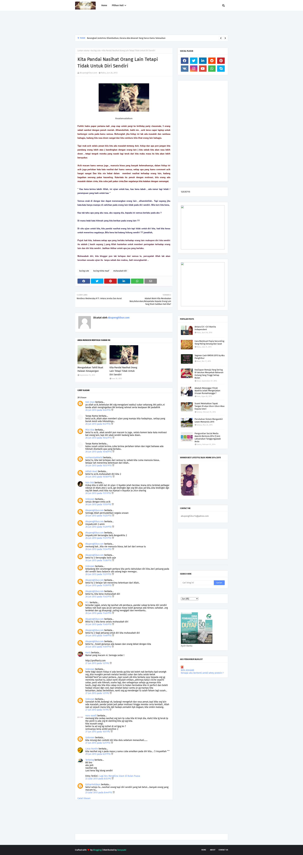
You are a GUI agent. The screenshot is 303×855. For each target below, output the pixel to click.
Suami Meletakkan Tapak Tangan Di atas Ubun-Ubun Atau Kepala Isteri (210, 406)
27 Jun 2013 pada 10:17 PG (98, 731)
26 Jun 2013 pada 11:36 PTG (98, 560)
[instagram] (194, 68)
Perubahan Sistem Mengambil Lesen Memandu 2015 (209, 420)
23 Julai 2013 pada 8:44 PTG (99, 792)
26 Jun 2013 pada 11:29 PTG (98, 527)
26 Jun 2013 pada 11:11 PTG (98, 493)
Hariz (88, 652)
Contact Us (223, 850)
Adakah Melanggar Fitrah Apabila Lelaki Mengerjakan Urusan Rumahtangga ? (207, 391)
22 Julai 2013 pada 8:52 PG (98, 778)
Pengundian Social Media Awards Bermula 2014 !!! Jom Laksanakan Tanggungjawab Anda (208, 437)
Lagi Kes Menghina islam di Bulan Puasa (119, 776)
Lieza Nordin (92, 748)
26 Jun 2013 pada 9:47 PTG (98, 424)
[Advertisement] (132, 23)
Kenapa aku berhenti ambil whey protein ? (202, 673)
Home (203, 850)
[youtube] (203, 68)
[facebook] (184, 61)
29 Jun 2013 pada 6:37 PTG (98, 754)
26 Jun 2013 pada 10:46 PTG (98, 451)
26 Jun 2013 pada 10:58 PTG (99, 476)
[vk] (184, 68)
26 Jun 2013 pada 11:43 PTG (98, 596)
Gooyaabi (121, 850)
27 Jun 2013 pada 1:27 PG (97, 663)
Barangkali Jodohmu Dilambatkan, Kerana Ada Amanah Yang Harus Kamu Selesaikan (126, 38)
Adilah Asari (91, 471)
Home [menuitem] (104, 5)
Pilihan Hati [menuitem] (118, 5)
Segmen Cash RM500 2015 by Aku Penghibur (210, 356)
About (212, 850)
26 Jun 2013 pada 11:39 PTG (98, 585)
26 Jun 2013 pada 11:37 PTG (98, 574)
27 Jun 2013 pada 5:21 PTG (98, 743)
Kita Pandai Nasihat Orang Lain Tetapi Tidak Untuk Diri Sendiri (123, 371)
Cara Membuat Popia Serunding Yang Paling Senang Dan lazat (209, 342)
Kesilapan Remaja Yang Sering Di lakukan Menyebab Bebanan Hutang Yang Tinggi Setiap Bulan (209, 374)
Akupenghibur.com (88, 73)
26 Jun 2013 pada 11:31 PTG (98, 538)
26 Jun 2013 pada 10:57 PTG (98, 465)
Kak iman (90, 402)
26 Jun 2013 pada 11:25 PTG (98, 515)
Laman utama (83, 50)
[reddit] (212, 61)
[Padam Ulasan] (112, 410)
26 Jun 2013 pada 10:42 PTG (98, 437)
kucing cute (96, 50)
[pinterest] (221, 61)
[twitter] (194, 61)
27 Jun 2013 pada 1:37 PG (97, 693)
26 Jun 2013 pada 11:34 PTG (98, 549)
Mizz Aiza (89, 429)
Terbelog (89, 760)
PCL (87, 602)
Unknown (90, 499)
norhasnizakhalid (94, 457)
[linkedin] (203, 61)
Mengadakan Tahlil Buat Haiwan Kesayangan (90, 369)
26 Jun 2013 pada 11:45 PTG (98, 624)
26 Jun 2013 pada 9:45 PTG (98, 410)
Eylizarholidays (92, 784)
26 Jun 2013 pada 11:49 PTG (98, 635)
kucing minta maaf (101, 271)
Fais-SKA (89, 482)
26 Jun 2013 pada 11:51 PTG (98, 646)
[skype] (221, 68)
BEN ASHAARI (187, 670)
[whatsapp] (212, 68)
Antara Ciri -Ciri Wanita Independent (205, 328)
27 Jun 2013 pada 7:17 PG (97, 709)
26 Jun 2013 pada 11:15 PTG (98, 504)
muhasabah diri (120, 271)
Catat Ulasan (83, 798)
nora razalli (91, 715)
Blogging (97, 850)
